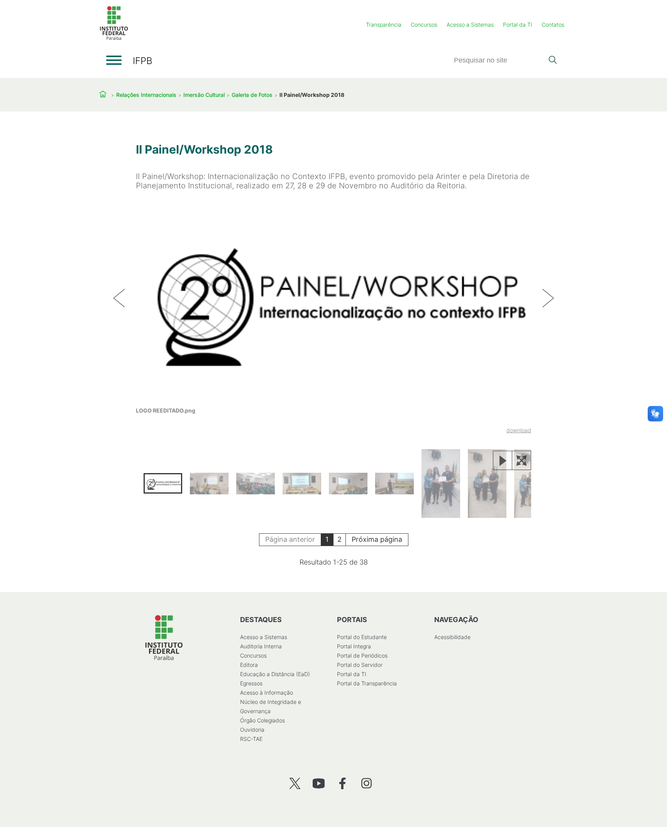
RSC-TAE (251, 739)
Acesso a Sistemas (470, 24)
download (518, 430)
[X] (295, 783)
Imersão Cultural (204, 94)
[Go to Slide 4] (302, 483)
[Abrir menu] (114, 60)
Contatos (553, 24)
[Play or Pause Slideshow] (502, 460)
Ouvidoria (252, 729)
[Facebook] (343, 783)
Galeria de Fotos (252, 94)
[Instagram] (366, 783)
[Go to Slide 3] (255, 483)
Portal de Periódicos (362, 655)
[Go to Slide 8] (487, 483)
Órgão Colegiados (262, 720)
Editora (249, 664)
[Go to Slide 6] (394, 483)
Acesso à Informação (266, 692)
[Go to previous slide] (119, 299)
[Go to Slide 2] (209, 483)
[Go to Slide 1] (163, 483)
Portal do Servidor (360, 664)
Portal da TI (517, 24)
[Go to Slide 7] (441, 483)
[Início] (114, 38)
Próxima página (377, 539)
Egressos (251, 683)
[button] (333, 317)
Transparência (383, 24)
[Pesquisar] (552, 61)
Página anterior (290, 539)
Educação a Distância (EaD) (275, 674)
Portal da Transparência (367, 683)
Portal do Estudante (362, 637)
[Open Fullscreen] (521, 460)
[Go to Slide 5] (348, 483)
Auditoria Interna (261, 646)
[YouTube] (319, 783)
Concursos (424, 24)
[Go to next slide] (548, 299)
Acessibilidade (452, 637)
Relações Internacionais (146, 94)
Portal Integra (354, 646)
